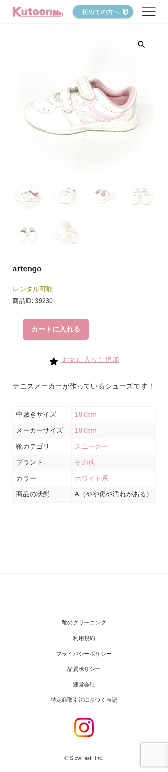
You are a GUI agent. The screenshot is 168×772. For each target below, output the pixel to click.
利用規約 (84, 638)
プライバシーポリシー (84, 654)
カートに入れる (55, 329)
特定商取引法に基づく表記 (84, 700)
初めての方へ (101, 12)
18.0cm (86, 414)
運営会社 (84, 684)
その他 (85, 462)
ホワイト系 (91, 478)
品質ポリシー (83, 669)
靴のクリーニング (84, 622)
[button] (141, 44)
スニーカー (91, 446)
